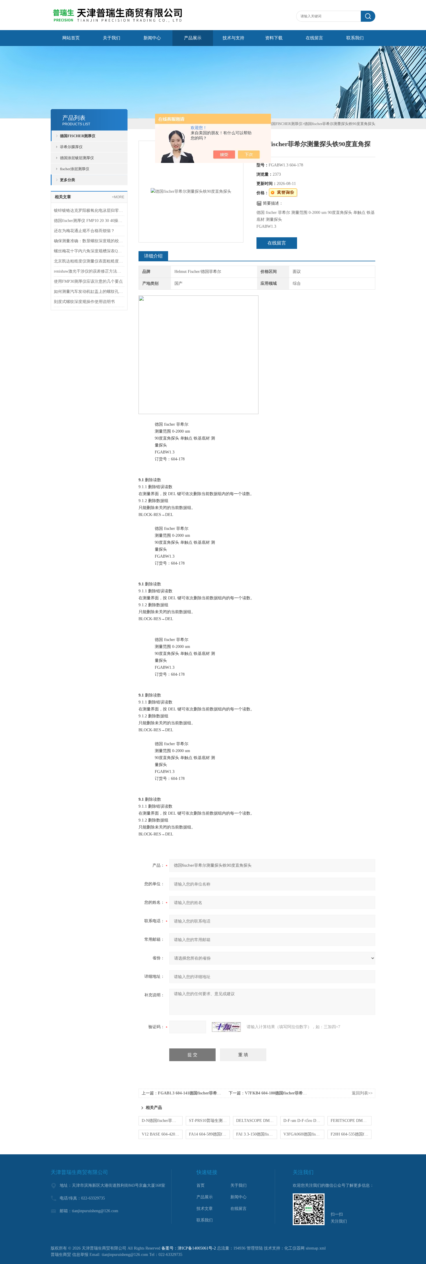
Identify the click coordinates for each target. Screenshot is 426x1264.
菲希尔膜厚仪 (71, 147)
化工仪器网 (294, 1248)
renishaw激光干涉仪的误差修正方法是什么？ (89, 271)
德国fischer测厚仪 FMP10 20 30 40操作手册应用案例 (89, 220)
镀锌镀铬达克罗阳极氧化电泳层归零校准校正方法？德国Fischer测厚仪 (89, 210)
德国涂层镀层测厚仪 (77, 158)
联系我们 (355, 38)
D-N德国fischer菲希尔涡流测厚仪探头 (162, 1120)
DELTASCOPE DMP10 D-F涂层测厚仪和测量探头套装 (256, 1120)
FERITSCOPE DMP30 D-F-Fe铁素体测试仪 (351, 1120)
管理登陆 (255, 1248)
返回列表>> (362, 1093)
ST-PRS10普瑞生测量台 (209, 1120)
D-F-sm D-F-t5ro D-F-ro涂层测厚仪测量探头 (303, 1120)
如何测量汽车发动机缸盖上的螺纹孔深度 (89, 291)
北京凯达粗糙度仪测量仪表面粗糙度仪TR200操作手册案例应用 (89, 261)
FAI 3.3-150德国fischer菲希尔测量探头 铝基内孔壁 (256, 1134)
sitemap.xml (316, 1248)
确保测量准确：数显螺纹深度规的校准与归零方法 (89, 241)
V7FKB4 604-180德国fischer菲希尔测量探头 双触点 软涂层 (297, 1093)
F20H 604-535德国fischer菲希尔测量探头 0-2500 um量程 (351, 1134)
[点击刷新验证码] (226, 1027)
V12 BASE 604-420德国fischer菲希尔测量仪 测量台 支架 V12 (162, 1134)
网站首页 (71, 38)
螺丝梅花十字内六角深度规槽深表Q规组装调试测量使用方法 (89, 251)
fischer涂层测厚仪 (74, 169)
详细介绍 (153, 255)
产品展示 (192, 38)
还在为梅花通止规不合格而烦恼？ (84, 231)
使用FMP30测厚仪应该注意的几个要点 (88, 281)
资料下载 (274, 38)
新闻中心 (152, 38)
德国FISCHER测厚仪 (77, 136)
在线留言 (314, 38)
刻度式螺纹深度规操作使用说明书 (84, 302)
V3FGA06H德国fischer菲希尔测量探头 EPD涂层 (303, 1134)
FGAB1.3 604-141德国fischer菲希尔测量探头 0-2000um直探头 (213, 1093)
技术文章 (204, 1208)
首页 (200, 1185)
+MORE (118, 197)
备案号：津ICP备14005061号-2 (188, 1248)
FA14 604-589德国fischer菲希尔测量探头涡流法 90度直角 (209, 1134)
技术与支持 (233, 38)
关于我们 (111, 38)
